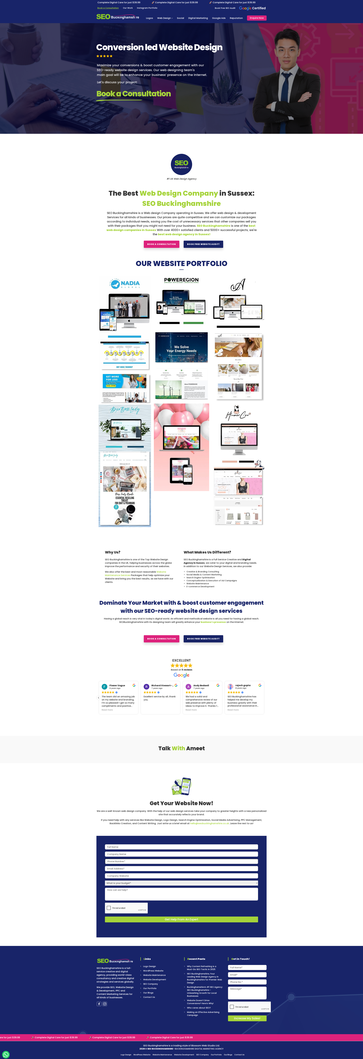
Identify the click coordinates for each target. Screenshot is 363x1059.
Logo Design (149, 966)
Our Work (128, 8)
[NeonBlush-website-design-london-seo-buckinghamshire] (181, 447)
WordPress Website (153, 970)
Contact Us (149, 997)
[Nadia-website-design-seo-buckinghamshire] (124, 339)
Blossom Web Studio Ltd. (205, 1045)
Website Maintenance (154, 975)
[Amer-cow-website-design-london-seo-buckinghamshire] (238, 464)
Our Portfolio (150, 988)
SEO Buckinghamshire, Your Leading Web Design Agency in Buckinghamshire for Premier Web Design (204, 978)
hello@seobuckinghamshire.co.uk (209, 823)
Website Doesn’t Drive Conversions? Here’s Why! (200, 1002)
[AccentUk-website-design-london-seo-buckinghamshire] (238, 338)
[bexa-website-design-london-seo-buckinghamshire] (124, 466)
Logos (149, 18)
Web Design (164, 18)
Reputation (236, 18)
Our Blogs (148, 992)
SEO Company (150, 984)
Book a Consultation (108, 8)
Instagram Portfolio (147, 8)
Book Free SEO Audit (225, 8)
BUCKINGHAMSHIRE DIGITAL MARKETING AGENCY (199, 1048)
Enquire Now (257, 18)
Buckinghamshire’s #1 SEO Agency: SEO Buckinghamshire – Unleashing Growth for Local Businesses (205, 991)
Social (180, 18)
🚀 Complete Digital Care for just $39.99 (113, 2)
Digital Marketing (198, 18)
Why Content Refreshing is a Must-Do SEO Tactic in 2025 (201, 968)
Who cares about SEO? (199, 1007)
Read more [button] (107, 710)
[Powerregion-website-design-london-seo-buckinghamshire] (181, 339)
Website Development (154, 979)
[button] (264, 698)
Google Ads (219, 18)
